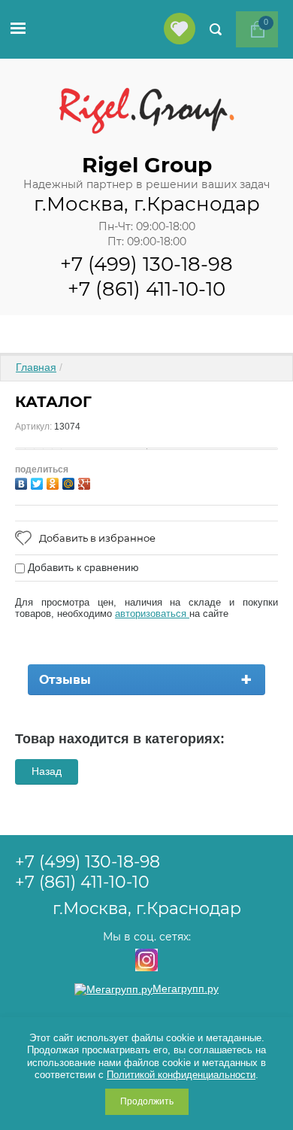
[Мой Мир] (70, 482)
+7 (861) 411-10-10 (146, 289)
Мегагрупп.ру (186, 989)
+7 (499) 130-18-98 (146, 264)
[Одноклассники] (54, 482)
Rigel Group (147, 165)
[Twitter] (39, 482)
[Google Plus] (86, 482)
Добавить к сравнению (82, 567)
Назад (47, 771)
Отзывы (65, 680)
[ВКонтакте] (23, 482)
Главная (36, 367)
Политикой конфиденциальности (181, 1074)
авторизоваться (152, 613)
